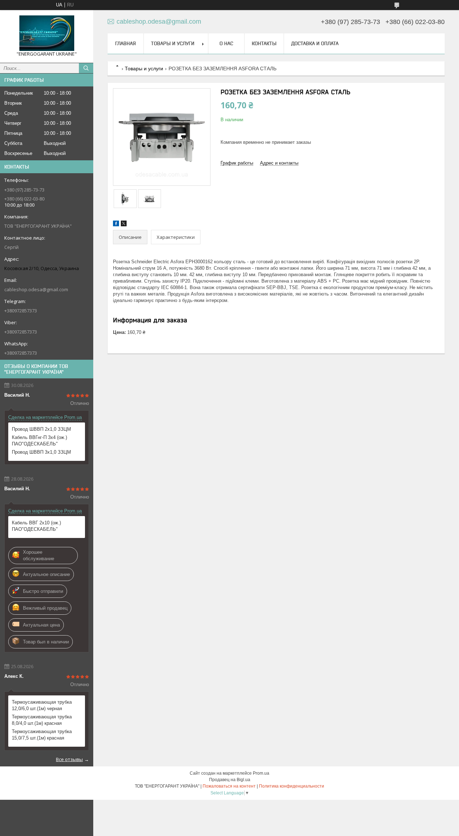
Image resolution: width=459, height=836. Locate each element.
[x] (124, 224)
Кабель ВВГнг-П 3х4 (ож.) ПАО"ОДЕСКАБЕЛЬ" (39, 441)
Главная (125, 43)
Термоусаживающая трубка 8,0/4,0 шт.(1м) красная (42, 720)
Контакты (264, 43)
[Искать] (86, 68)
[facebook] (116, 224)
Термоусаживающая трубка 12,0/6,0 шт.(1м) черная (42, 705)
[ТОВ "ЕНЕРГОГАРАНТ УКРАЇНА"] (46, 33)
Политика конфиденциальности (291, 786)
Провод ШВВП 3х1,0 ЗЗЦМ (41, 452)
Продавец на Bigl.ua (229, 779)
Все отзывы (69, 759)
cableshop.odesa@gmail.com (36, 289)
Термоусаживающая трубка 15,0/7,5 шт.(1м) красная (42, 735)
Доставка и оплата (315, 43)
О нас (226, 43)
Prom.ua (261, 773)
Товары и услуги (172, 43)
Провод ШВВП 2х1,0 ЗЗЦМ (41, 429)
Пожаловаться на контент (229, 786)
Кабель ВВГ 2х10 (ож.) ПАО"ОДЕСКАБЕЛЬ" (36, 526)
